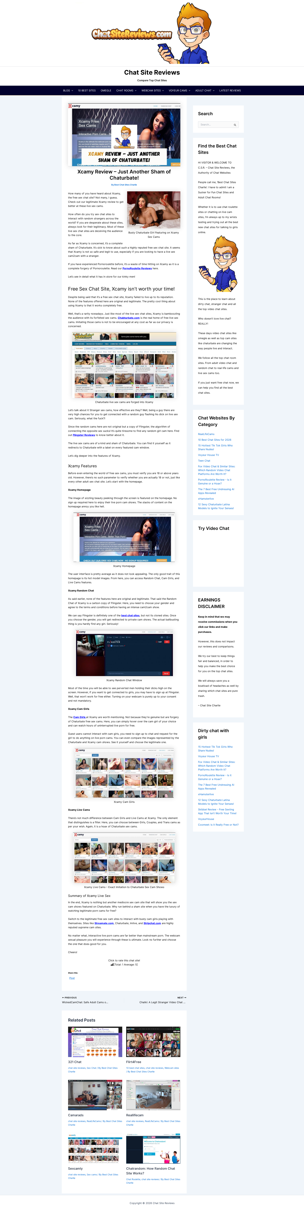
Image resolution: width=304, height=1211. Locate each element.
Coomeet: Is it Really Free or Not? (218, 824)
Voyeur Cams (178, 90)
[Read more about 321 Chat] (95, 1041)
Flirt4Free (133, 1062)
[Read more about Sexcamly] (95, 1148)
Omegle (106, 90)
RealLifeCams (94, 1121)
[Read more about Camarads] (95, 1094)
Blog (66, 90)
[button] (71, 90)
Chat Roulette (133, 1179)
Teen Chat (204, 460)
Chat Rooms (124, 90)
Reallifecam (135, 1115)
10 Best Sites (87, 90)
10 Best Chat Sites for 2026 (214, 439)
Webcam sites (172, 1068)
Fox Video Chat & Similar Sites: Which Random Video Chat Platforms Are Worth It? (216, 470)
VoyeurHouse (206, 819)
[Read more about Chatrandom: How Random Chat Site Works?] (153, 1148)
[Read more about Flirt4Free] (153, 1041)
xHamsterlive (206, 498)
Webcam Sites (151, 90)
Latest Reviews (230, 90)
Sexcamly (75, 1168)
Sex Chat (91, 1068)
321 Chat (74, 1062)
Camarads (76, 1115)
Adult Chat (203, 90)
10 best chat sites (135, 1068)
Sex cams (92, 1174)
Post (72, 977)
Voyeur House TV (208, 455)
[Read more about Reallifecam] (153, 1094)
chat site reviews (77, 1068)
